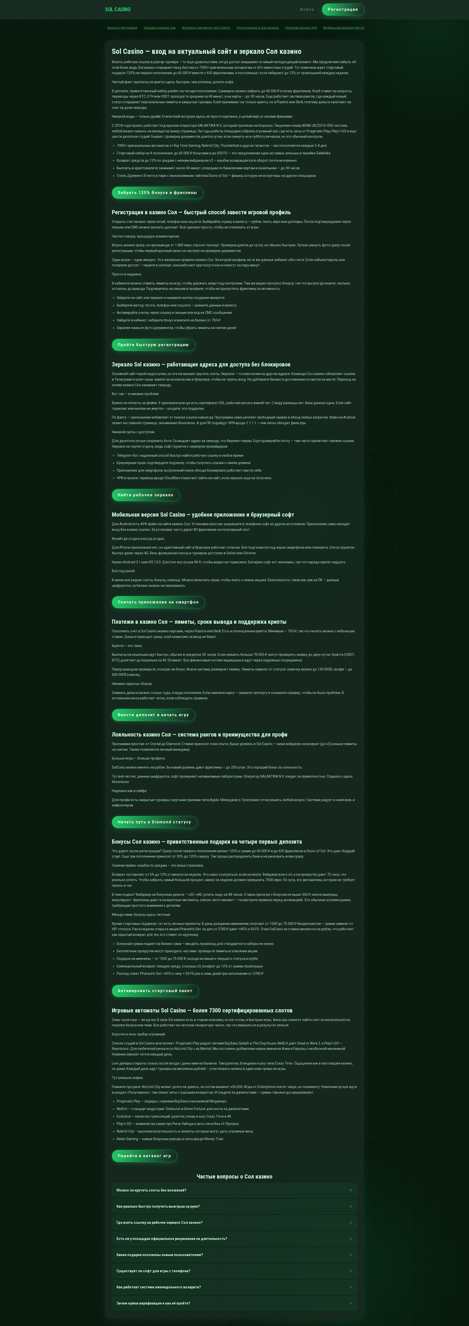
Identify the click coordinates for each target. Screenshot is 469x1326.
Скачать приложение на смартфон (158, 602)
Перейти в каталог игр (144, 1156)
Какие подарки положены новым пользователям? (160, 1255)
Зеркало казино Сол (160, 28)
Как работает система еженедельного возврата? (159, 1287)
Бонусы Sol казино (122, 28)
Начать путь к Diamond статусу (154, 822)
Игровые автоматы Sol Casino (206, 28)
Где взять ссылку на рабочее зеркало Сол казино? (160, 1222)
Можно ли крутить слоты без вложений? (151, 1190)
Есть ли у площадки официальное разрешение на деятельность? (172, 1239)
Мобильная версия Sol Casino (347, 28)
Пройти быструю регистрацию (153, 344)
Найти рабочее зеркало (146, 495)
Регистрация (343, 9)
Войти (307, 9)
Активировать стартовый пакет (155, 990)
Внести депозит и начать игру (153, 715)
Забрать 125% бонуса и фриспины (157, 192)
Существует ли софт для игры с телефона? (154, 1271)
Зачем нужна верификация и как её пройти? (153, 1303)
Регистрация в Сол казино (257, 28)
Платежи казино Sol (301, 28)
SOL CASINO (117, 9)
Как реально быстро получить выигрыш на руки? (158, 1206)
